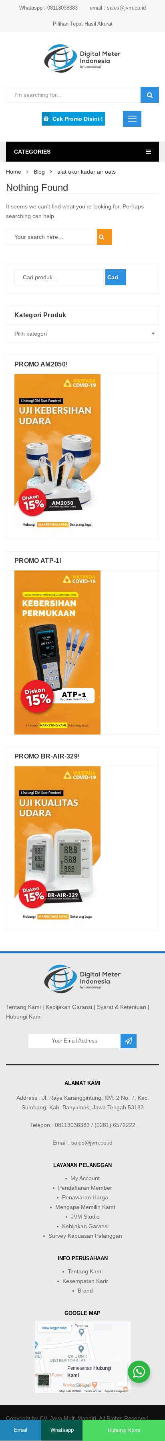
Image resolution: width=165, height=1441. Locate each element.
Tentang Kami (23, 1007)
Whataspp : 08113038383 (48, 8)
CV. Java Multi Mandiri (68, 1418)
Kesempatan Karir (85, 1281)
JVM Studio (85, 1216)
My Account (85, 1178)
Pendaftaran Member (85, 1188)
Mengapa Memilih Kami (85, 1207)
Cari (112, 277)
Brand (85, 1290)
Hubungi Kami (24, 1016)
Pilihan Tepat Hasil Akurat (83, 24)
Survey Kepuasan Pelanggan (85, 1236)
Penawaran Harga (85, 1197)
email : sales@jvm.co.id (118, 8)
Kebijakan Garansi (69, 1007)
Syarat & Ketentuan (121, 1007)
